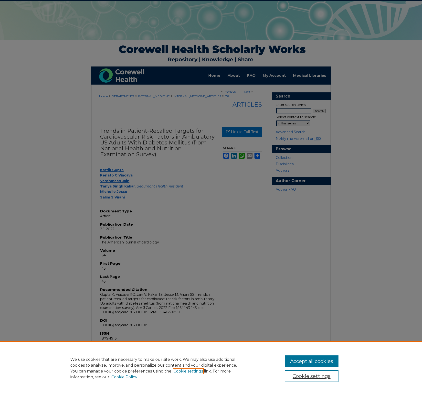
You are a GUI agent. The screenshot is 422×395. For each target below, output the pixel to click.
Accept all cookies (311, 361)
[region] (211, 368)
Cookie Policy (124, 377)
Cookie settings (188, 371)
